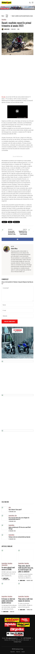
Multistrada (16, 222)
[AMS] (25, 620)
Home (3, 16)
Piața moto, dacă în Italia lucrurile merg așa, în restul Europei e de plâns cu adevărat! (25, 568)
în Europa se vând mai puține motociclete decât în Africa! (8, 601)
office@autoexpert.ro (12, 638)
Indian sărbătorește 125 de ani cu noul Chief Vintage (20, 528)
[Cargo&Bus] (17, 629)
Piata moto (7, 15)
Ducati (3, 97)
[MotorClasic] (15, 634)
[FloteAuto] (10, 625)
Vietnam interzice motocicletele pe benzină (19, 537)
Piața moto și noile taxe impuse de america (25, 600)
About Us (18, 651)
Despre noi (12, 651)
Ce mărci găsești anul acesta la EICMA (8, 568)
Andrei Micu (6, 29)
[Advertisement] (17, 76)
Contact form (17, 642)
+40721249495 (27, 638)
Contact (23, 651)
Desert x (4, 222)
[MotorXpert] (23, 625)
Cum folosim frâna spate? (15, 509)
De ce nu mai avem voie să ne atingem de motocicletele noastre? (19, 518)
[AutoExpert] (12, 620)
